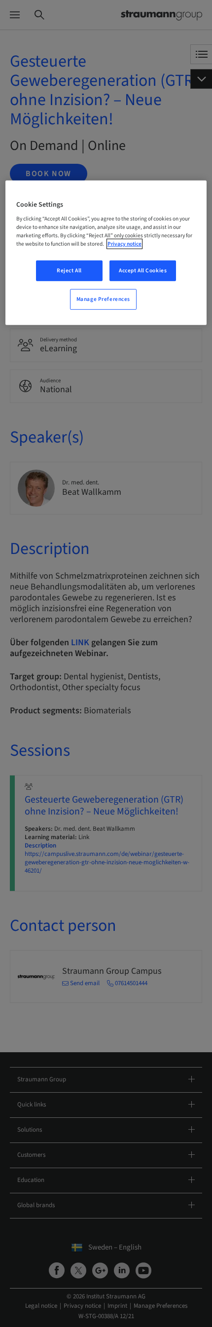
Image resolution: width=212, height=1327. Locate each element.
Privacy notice (124, 244)
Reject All (69, 270)
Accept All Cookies (143, 270)
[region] (106, 252)
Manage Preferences (103, 299)
